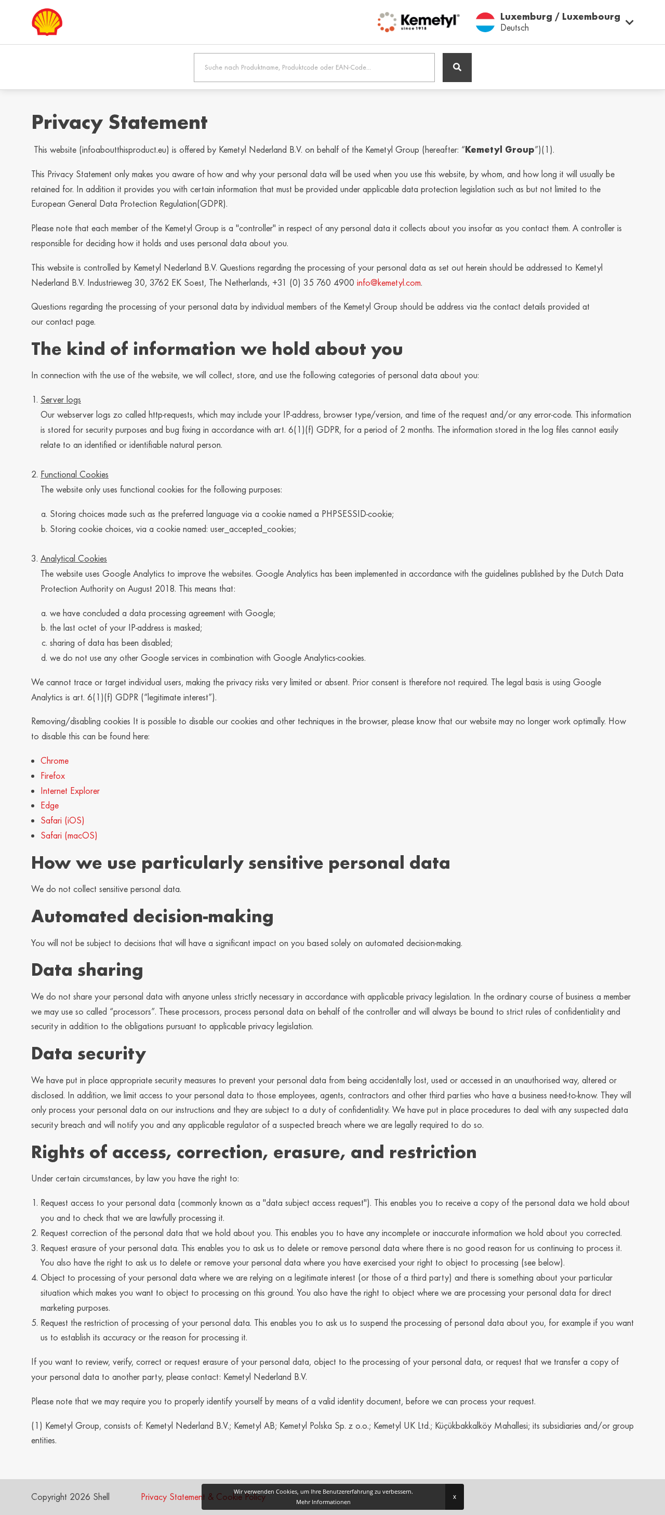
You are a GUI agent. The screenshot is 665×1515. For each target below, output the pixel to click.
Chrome (55, 760)
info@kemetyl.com (389, 282)
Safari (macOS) (69, 835)
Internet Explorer (70, 790)
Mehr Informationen (323, 1502)
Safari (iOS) (63, 820)
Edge (50, 805)
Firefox (53, 775)
